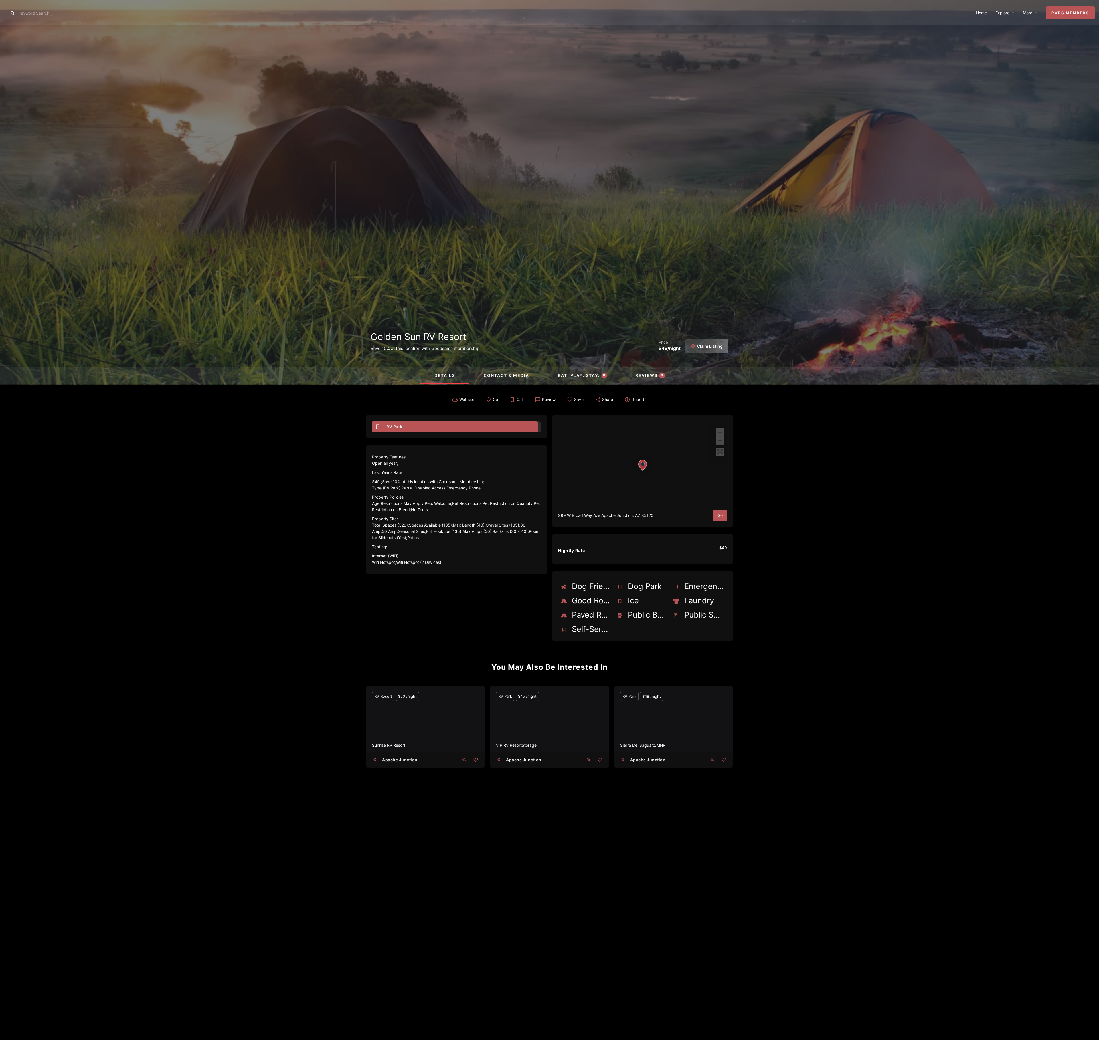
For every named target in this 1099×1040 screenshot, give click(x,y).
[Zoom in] (720, 432)
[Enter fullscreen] (720, 452)
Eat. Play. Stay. (582, 375)
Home (981, 12)
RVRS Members (1070, 13)
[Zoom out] (720, 440)
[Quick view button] (464, 759)
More (1027, 12)
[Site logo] (5, 12)
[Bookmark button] (475, 759)
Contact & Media (506, 375)
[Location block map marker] (643, 465)
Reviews (649, 375)
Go (720, 515)
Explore (1002, 12)
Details (444, 375)
